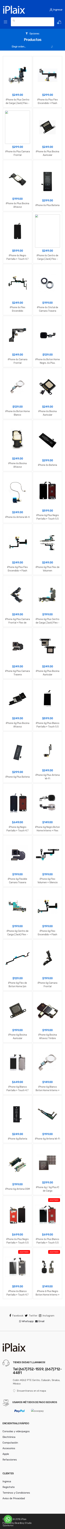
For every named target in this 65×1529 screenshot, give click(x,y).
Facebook (17, 1315)
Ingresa (6, 1481)
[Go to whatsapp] (8, 1519)
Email (41, 1321)
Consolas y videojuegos (16, 1431)
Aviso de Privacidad (13, 1498)
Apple (5, 1454)
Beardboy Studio (23, 1523)
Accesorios (8, 1448)
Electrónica (8, 1437)
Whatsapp (27, 1321)
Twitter (33, 1315)
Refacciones (9, 1459)
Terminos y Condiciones (16, 1492)
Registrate (8, 1487)
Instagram (48, 1315)
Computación (10, 1442)
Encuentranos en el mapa (31, 1390)
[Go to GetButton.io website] (8, 1526)
